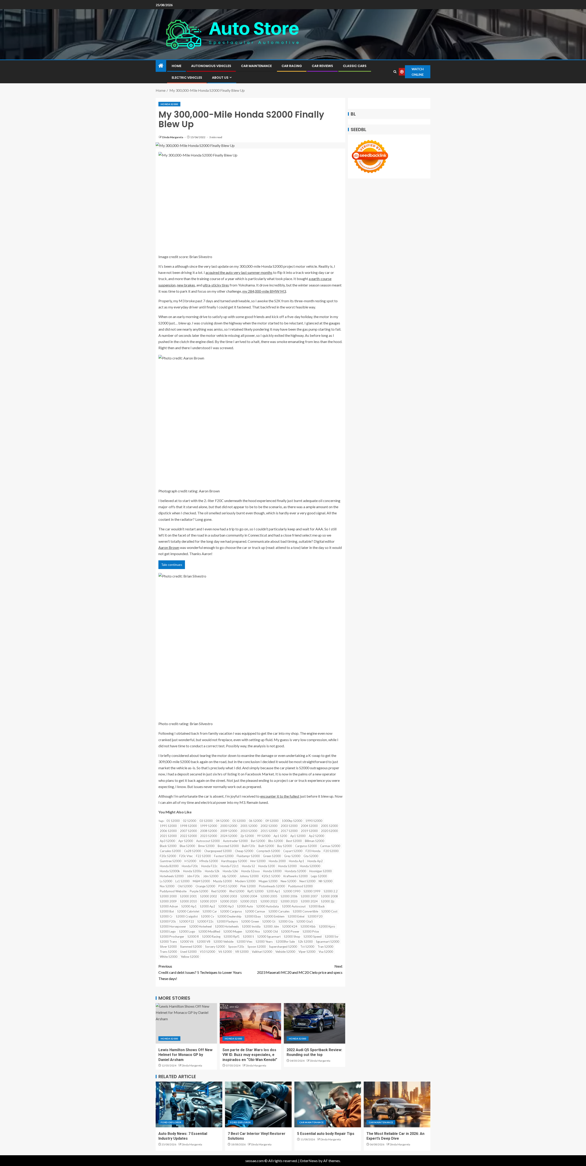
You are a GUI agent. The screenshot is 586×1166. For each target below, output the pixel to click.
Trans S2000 (168, 951)
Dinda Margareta (173, 137)
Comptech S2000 (268, 851)
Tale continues (171, 565)
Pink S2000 (248, 886)
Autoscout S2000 (208, 841)
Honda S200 (266, 866)
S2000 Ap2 (207, 906)
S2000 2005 (268, 896)
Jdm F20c (193, 876)
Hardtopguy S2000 (234, 861)
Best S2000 (294, 841)
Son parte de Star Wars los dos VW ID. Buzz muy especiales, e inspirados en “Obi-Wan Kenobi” (249, 1055)
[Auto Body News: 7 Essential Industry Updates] (189, 1104)
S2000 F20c (168, 921)
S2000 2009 (168, 901)
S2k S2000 (305, 941)
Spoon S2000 (256, 946)
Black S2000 (168, 846)
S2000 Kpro (327, 926)
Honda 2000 (277, 861)
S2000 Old (270, 931)
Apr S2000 (185, 841)
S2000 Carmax (255, 911)
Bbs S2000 (275, 841)
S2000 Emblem (274, 916)
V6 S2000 (225, 951)
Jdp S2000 (229, 876)
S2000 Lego (168, 931)
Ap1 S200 (280, 836)
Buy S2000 (284, 846)
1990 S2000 (313, 821)
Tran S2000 (325, 946)
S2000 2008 (329, 896)
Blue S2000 (187, 846)
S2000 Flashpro (227, 921)
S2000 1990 (291, 891)
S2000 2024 (309, 901)
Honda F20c (190, 866)
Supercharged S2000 (283, 946)
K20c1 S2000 (271, 876)
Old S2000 (185, 886)
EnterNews (309, 1160)
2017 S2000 (289, 831)
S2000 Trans (168, 941)
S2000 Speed (313, 936)
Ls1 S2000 (182, 881)
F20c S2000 (168, 856)
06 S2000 (255, 821)
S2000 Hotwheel (200, 926)
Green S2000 (272, 856)
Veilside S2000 (285, 951)
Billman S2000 (314, 841)
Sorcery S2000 (215, 946)
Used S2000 (188, 951)
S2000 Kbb (308, 926)
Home (176, 66)
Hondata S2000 (295, 871)
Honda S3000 (272, 871)
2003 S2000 (289, 826)
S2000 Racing (211, 936)
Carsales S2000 (170, 851)
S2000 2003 (228, 896)
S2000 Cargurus (231, 911)
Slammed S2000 (191, 946)
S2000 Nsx (252, 931)
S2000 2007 (309, 896)
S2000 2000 (168, 896)
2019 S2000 (309, 831)
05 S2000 (239, 821)
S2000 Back (317, 906)
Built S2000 (266, 846)
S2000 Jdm (271, 926)
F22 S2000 (203, 856)
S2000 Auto (245, 906)
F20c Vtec (186, 856)
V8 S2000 (242, 951)
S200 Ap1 (273, 891)
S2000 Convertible (305, 911)
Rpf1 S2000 (255, 891)
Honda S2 (248, 866)
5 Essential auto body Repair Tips (325, 1133)
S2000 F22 (186, 921)
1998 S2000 (188, 826)
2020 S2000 (329, 831)
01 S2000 (173, 821)
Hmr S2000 (258, 861)
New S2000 (288, 881)
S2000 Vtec (244, 941)
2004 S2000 (309, 826)
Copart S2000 (292, 851)
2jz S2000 (247, 836)
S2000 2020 (228, 901)
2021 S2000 (168, 836)
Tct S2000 (307, 946)
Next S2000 (307, 881)
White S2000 (168, 956)
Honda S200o (192, 871)
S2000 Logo (187, 931)
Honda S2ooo (250, 871)
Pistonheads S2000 (272, 886)
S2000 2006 (289, 896)
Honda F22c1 (230, 866)
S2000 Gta (286, 921)
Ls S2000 (166, 881)
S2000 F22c (205, 921)
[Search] (395, 71)
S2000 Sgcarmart (269, 936)
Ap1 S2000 (298, 836)
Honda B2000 (169, 866)
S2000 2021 (248, 901)
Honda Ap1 (296, 861)
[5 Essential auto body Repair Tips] (327, 1104)
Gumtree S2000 (170, 861)
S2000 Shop (292, 936)
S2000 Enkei (296, 916)
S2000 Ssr (332, 936)
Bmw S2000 (206, 846)
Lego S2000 (319, 876)
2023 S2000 (208, 836)
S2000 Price (311, 931)
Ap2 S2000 (316, 836)
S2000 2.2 (331, 891)
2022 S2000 (188, 836)
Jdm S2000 (210, 876)
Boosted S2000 (228, 846)
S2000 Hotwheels (227, 926)
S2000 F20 (315, 916)
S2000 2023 (289, 901)
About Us (220, 77)
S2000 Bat (167, 911)
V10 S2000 (207, 951)
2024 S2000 (228, 836)
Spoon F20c (236, 946)
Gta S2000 (311, 856)
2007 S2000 (188, 831)
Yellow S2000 (190, 956)
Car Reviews (322, 66)
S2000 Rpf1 (232, 936)
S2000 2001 (188, 896)
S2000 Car (210, 911)
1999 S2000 (208, 826)
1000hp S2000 (292, 821)
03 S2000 (206, 821)
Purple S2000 (199, 891)
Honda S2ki (230, 871)
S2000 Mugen (232, 931)
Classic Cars (354, 66)
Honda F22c (209, 866)
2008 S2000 (208, 831)
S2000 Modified (209, 931)
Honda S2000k (170, 871)
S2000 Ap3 (226, 906)
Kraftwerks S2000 (295, 876)
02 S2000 (189, 821)
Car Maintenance (256, 66)
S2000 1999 (312, 891)
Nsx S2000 (167, 886)
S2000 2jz (327, 901)
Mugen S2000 (268, 881)
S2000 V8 (203, 941)
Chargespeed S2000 (218, 851)
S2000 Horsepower (173, 926)
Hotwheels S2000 (172, 876)
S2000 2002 (208, 896)
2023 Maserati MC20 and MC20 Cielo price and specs (299, 969)
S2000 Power (290, 931)
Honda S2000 (169, 104)
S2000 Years (264, 941)
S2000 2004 (248, 896)
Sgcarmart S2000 (327, 941)
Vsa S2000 (326, 951)
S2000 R (193, 936)
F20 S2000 (331, 851)
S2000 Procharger (172, 936)
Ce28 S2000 (192, 851)
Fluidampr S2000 (248, 856)
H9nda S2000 (208, 861)
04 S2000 (222, 821)
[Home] (160, 65)
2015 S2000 (268, 831)
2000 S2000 (228, 826)
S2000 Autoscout (294, 906)
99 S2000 (263, 836)
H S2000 (190, 861)
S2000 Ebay (253, 916)
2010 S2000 (248, 831)
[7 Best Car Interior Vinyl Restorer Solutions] (258, 1104)
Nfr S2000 (325, 881)
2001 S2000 (248, 826)
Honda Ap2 (315, 861)
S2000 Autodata (267, 906)
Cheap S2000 (244, 851)
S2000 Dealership (229, 916)
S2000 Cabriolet (188, 911)
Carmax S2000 (330, 846)
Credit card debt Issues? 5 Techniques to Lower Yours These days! (200, 972)
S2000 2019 (208, 901)
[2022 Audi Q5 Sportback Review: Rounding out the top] (314, 1023)
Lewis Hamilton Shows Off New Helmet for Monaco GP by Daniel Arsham (185, 1055)
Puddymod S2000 (300, 886)
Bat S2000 (258, 841)
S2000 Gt (268, 921)
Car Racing (292, 66)
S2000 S (248, 936)
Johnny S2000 (249, 876)
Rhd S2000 (236, 891)
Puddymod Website (173, 891)
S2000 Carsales (279, 911)
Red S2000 (218, 891)
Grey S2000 (292, 856)
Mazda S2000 (222, 881)
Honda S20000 (310, 866)
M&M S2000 (201, 881)
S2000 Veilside (223, 941)
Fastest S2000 (223, 856)
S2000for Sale (285, 941)
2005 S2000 (329, 826)
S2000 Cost (329, 911)
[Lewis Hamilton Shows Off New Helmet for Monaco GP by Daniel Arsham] (186, 1023)
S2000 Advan (169, 906)
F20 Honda (313, 851)
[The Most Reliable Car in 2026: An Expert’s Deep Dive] (397, 1104)
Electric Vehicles (187, 77)
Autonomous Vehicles (211, 66)
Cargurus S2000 (306, 846)
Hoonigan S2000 (320, 871)
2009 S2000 (228, 831)
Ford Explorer (171, 1122)
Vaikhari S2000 (262, 951)
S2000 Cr (166, 916)
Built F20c (248, 846)
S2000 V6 (187, 941)
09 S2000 (272, 821)
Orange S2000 (205, 886)
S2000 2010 (188, 901)
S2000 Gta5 (304, 921)
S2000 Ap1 (189, 906)
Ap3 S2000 (167, 841)
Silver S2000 (168, 946)
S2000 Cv (207, 916)
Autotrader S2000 (235, 841)
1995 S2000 (168, 826)
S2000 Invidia (251, 926)
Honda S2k (212, 871)
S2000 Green (250, 921)
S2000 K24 (289, 926)
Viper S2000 (306, 951)
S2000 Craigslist (187, 916)
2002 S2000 (268, 826)
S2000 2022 (268, 901)
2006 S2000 (168, 831)
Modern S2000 (245, 881)
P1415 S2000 (227, 886)
